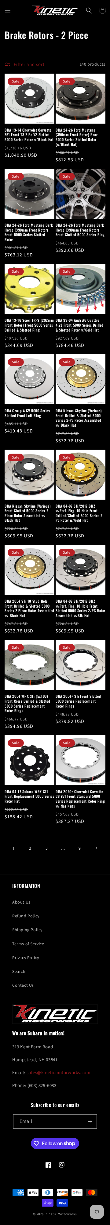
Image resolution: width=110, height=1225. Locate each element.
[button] (7, 10)
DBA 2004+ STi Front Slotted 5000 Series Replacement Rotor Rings (78, 701)
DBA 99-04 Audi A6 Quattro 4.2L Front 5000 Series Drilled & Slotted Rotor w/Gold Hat (80, 325)
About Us (21, 902)
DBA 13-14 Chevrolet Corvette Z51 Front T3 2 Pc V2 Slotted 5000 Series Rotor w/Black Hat (29, 135)
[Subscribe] (90, 1121)
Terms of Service (28, 944)
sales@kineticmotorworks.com (58, 1072)
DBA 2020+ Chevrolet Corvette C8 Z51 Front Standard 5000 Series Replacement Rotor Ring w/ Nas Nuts (80, 798)
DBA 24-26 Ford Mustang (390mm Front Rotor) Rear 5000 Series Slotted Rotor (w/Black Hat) (76, 137)
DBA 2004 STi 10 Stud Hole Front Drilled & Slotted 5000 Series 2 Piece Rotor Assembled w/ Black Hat (29, 608)
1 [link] (14, 848)
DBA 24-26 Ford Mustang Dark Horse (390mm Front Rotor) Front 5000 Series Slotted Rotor (29, 232)
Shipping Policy (27, 929)
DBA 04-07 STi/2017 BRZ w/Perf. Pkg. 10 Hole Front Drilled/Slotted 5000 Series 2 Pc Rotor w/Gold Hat (79, 513)
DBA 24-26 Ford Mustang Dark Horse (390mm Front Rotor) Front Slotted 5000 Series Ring (80, 230)
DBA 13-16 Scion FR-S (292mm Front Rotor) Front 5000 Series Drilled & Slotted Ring (29, 325)
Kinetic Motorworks (61, 1214)
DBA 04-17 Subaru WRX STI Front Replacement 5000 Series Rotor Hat (29, 796)
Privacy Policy (25, 957)
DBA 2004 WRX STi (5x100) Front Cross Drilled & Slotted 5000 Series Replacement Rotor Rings (27, 703)
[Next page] (96, 848)
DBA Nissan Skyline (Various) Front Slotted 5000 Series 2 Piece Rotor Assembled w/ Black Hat (28, 513)
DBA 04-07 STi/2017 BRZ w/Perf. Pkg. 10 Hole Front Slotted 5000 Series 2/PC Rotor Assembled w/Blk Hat (80, 608)
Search (19, 971)
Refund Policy (25, 916)
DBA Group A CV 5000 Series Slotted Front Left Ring (27, 413)
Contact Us (23, 985)
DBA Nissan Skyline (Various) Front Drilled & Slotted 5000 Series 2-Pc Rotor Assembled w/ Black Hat (79, 417)
